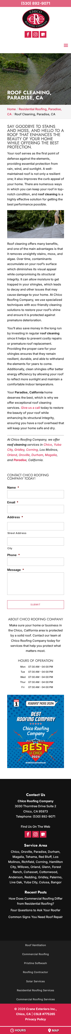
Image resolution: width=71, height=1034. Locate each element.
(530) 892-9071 (35, 3)
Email (12, 502)
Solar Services (35, 981)
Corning (32, 449)
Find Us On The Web (35, 826)
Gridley (19, 449)
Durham (37, 455)
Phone (13, 555)
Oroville (24, 455)
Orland (12, 455)
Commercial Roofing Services (35, 999)
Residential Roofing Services (35, 990)
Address (15, 517)
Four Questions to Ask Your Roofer (35, 910)
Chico (48, 444)
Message (15, 570)
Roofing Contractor (35, 972)
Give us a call (30, 408)
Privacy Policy (35, 1019)
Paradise (20, 460)
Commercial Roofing (35, 954)
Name (13, 487)
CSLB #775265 (44, 1014)
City (9, 548)
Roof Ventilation (35, 945)
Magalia (51, 455)
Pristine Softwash (35, 963)
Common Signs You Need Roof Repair (35, 917)
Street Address (17, 533)
